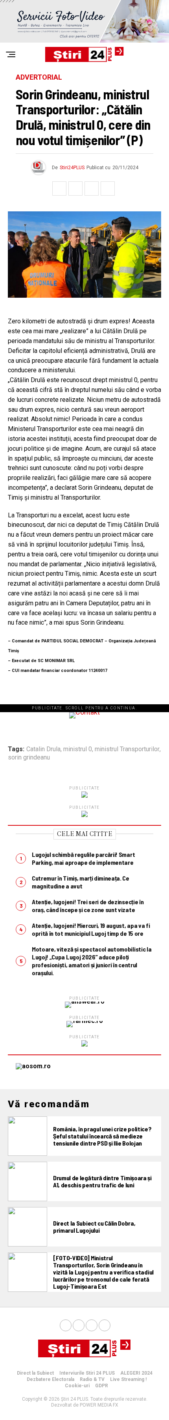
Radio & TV (92, 1379)
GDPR (101, 1385)
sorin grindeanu (29, 757)
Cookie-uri (77, 1385)
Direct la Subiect (35, 1373)
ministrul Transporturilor (127, 749)
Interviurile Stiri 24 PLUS (87, 1373)
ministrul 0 (77, 749)
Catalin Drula (43, 749)
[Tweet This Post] (75, 188)
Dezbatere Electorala (50, 1379)
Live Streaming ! (128, 1379)
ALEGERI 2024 (136, 1373)
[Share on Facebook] (59, 188)
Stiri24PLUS (72, 167)
